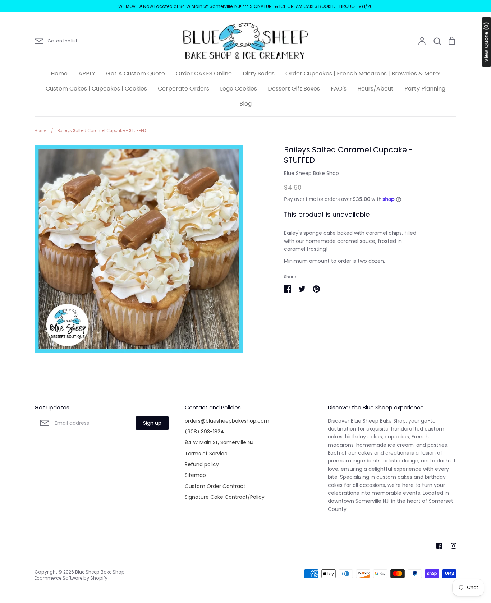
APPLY (86, 73)
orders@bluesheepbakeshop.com (227, 420)
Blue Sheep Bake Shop (311, 173)
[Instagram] (453, 546)
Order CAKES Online (204, 73)
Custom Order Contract (215, 486)
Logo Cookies (238, 88)
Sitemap (195, 475)
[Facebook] (439, 546)
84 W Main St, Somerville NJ (219, 442)
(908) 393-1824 (204, 431)
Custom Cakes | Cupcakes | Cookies (96, 88)
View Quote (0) (486, 42)
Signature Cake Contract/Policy (225, 497)
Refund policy (202, 464)
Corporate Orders (183, 88)
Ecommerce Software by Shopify (71, 578)
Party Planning (424, 88)
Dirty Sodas (259, 73)
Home (59, 73)
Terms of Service (206, 453)
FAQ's (339, 88)
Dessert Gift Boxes (294, 88)
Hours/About (375, 88)
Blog (245, 104)
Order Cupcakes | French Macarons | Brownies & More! (363, 73)
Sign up (152, 423)
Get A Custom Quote (135, 73)
